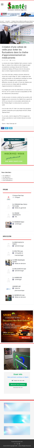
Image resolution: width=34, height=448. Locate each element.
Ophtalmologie (19, 246)
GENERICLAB (16, 286)
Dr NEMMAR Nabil (18, 222)
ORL (16, 216)
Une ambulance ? (8, 180)
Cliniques (17, 197)
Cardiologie (18, 224)
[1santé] (17, 6)
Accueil (2, 21)
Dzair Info (20, 441)
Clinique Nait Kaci (18, 195)
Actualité (7, 21)
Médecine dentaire (20, 263)
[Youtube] (17, 444)
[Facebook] (16, 444)
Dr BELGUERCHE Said (19, 269)
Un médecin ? (7, 175)
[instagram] (19, 444)
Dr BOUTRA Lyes (17, 251)
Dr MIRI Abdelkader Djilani (18, 260)
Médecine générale (20, 208)
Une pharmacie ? (8, 179)
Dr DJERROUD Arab (18, 295)
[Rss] (14, 444)
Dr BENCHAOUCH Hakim (18, 243)
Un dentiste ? (7, 177)
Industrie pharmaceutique (19, 289)
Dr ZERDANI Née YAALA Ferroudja (19, 205)
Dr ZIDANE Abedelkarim (16, 214)
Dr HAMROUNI (17, 277)
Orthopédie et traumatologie (19, 254)
